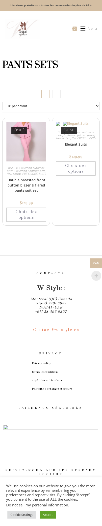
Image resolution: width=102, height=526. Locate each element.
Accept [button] (48, 514)
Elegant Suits (76, 144)
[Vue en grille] (45, 94)
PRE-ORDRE (29, 174)
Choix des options (26, 214)
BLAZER (13, 168)
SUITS (42, 174)
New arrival (14, 174)
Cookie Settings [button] (21, 514)
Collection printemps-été (29, 171)
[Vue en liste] (56, 94)
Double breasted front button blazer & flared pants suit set (26, 185)
